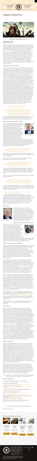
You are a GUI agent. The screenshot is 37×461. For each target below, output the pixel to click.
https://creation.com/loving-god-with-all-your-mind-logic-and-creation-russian (16, 382)
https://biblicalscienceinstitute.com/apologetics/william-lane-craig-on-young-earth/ (17, 384)
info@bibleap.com (13, 454)
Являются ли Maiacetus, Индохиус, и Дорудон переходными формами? (22, 427)
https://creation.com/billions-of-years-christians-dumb (12, 390)
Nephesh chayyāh (13, 286)
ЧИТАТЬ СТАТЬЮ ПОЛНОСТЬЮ (6, 433)
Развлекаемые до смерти (7, 51)
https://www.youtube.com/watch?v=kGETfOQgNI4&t (15, 399)
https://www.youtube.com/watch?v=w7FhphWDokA (20, 396)
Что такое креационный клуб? (14, 426)
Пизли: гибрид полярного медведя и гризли (30, 426)
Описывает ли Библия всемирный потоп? (22, 295)
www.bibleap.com (14, 448)
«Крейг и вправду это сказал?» (25, 203)
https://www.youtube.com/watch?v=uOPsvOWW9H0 (15, 401)
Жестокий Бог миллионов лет (24, 266)
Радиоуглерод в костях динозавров (6, 426)
